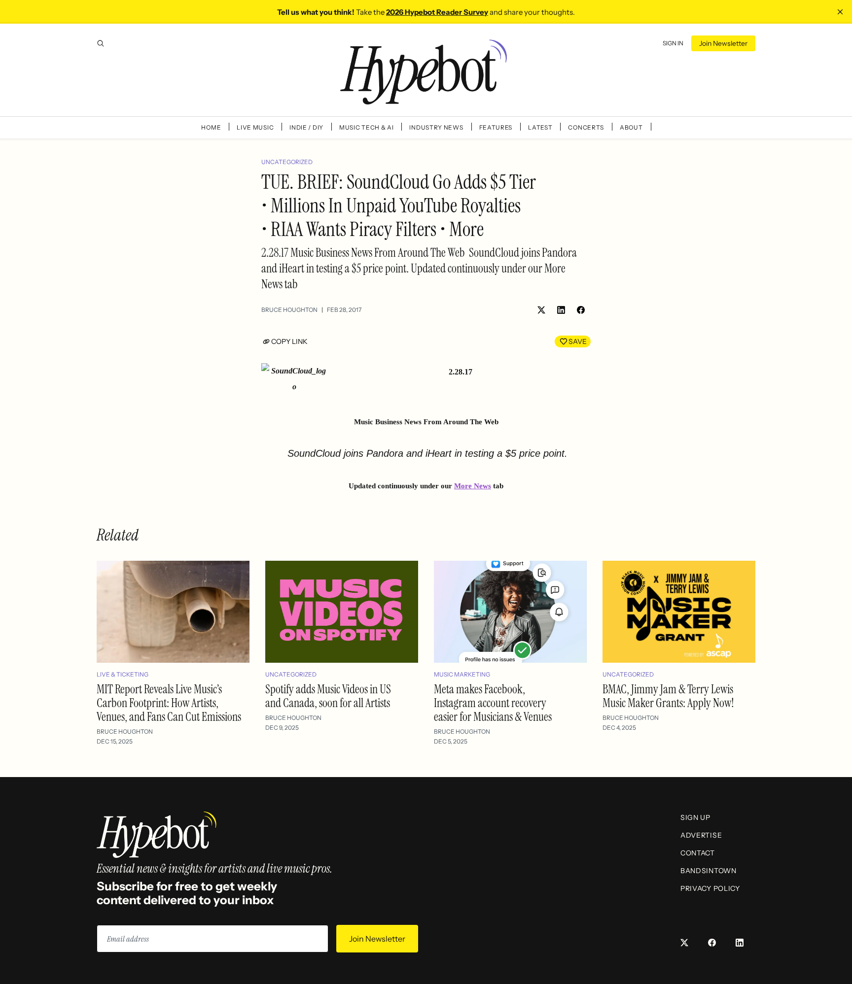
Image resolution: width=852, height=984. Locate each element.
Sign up (695, 817)
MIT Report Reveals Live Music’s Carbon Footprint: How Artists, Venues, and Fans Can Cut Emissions (169, 702)
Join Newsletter (723, 43)
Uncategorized (287, 162)
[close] (840, 12)
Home (211, 127)
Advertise (701, 835)
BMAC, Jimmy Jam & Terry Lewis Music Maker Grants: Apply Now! (668, 696)
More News (472, 486)
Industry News (436, 127)
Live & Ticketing (122, 674)
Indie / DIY (306, 127)
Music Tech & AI (366, 127)
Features (496, 127)
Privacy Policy (710, 888)
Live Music (255, 127)
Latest (540, 127)
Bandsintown (708, 870)
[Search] (101, 43)
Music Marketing (462, 674)
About (631, 127)
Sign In (673, 43)
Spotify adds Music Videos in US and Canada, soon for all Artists (328, 696)
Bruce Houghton (289, 309)
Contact (697, 852)
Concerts (586, 127)
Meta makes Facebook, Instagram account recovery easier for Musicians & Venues (493, 702)
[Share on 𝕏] (541, 310)
